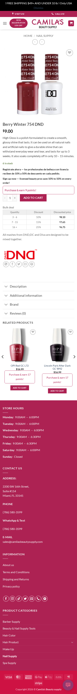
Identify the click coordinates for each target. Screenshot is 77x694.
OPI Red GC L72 (20, 365)
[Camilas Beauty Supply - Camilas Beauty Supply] (47, 23)
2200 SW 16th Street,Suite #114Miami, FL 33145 (16, 491)
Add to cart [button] (20, 388)
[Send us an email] (32, 599)
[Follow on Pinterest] (45, 599)
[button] (5, 23)
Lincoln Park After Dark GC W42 (57, 367)
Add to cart (33, 197)
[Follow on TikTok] (19, 599)
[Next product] (35, 42)
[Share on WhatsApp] (6, 264)
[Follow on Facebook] (6, 599)
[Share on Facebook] (12, 264)
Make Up (8, 649)
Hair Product (11, 642)
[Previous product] (42, 42)
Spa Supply (9, 663)
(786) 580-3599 (12, 512)
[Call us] (38, 599)
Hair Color (9, 635)
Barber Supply (11, 621)
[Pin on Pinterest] (32, 264)
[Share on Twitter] (19, 264)
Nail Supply (44, 35)
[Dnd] (20, 254)
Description (18, 286)
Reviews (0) (18, 313)
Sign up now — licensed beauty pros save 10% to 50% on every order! (37, 180)
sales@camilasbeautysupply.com (23, 541)
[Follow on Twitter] (25, 599)
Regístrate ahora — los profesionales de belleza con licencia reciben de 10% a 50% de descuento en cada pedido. (35, 171)
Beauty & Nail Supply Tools (19, 628)
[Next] (74, 364)
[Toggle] (6, 287)
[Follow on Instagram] (12, 599)
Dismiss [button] (38, 7)
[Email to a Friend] (25, 264)
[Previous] (3, 364)
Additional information (26, 295)
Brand (14, 304)
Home (28, 35)
